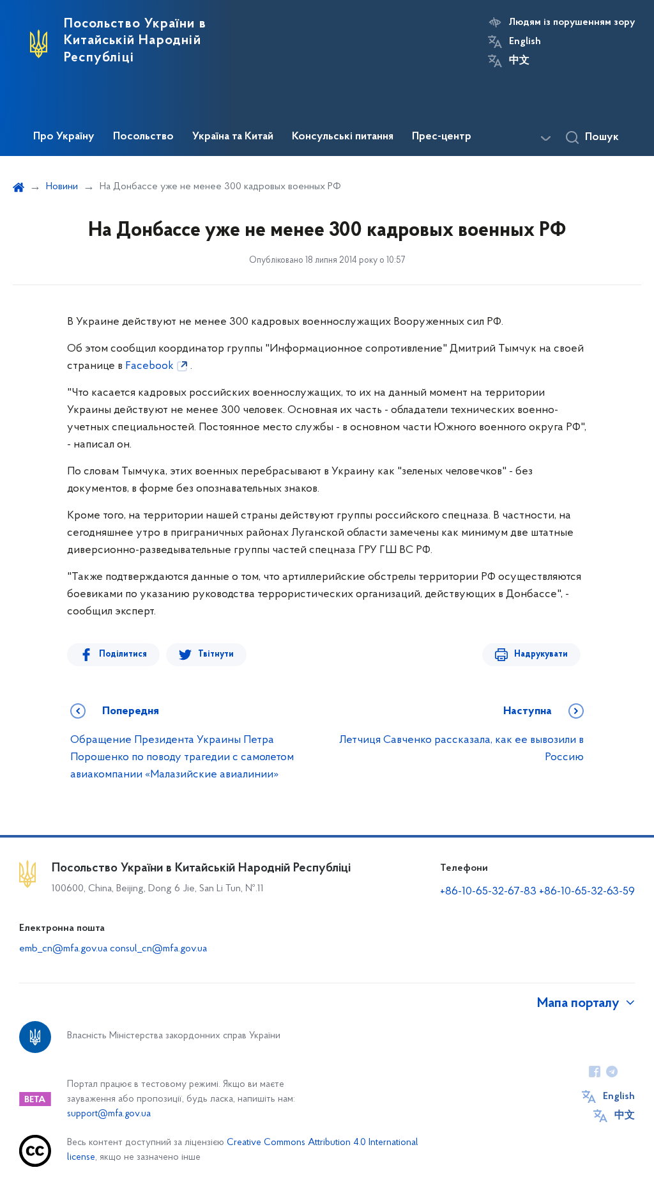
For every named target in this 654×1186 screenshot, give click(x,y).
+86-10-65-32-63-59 (587, 892)
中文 (519, 61)
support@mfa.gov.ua (109, 1114)
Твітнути (216, 654)
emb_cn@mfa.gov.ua (63, 949)
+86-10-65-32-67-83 (488, 892)
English (525, 41)
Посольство (143, 137)
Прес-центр (441, 137)
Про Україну (64, 137)
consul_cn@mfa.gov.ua (158, 949)
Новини (62, 187)
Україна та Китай (232, 137)
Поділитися (123, 654)
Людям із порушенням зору (572, 22)
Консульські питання (342, 137)
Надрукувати (541, 654)
